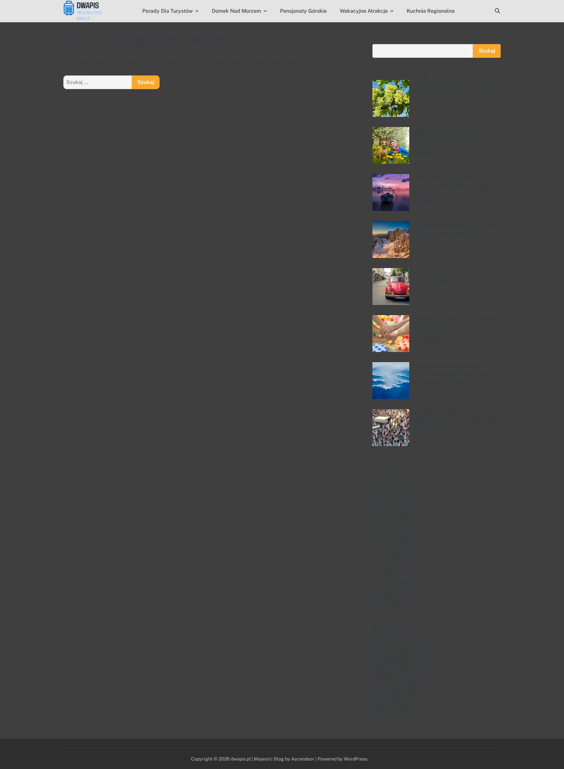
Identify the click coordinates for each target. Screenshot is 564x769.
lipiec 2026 (386, 472)
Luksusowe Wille (392, 677)
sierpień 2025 (389, 551)
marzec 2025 (388, 591)
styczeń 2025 (389, 607)
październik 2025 (393, 535)
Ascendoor (302, 758)
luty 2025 (384, 599)
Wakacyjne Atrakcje (364, 11)
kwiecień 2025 (390, 583)
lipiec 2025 (386, 559)
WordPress (355, 758)
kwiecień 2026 (390, 488)
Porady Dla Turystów (167, 11)
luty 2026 (384, 504)
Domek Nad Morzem (236, 11)
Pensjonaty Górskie (303, 11)
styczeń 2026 (389, 511)
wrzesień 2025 (390, 543)
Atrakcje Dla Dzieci (395, 637)
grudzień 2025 (390, 519)
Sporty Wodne (389, 709)
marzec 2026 (388, 495)
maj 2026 (384, 480)
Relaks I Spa (387, 700)
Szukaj (380, 36)
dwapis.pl (241, 758)
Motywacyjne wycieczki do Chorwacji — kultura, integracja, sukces (453, 139)
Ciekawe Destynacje (397, 645)
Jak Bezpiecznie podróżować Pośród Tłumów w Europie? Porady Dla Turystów (457, 421)
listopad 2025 (389, 527)
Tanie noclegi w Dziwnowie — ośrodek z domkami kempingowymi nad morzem (457, 186)
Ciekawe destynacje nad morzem (412, 653)
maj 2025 (384, 575)
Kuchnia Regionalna (431, 11)
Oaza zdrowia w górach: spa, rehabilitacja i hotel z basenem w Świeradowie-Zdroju (454, 374)
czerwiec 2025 (390, 567)
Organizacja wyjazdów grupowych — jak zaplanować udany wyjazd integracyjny (456, 327)
